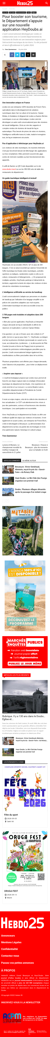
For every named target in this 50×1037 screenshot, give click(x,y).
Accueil (4, 9)
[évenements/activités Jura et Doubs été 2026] (25, 630)
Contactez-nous (10, 955)
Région (34, 12)
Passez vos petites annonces (17, 962)
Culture (5, 712)
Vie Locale (12, 12)
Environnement (21, 12)
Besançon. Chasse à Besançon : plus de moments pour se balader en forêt (36, 447)
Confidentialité (9, 949)
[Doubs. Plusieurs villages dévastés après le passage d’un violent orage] (8, 492)
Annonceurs (8, 935)
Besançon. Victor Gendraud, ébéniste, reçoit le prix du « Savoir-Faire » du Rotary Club (30, 469)
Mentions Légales (11, 942)
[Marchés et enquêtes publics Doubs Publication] (25, 668)
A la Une (12, 9)
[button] (46, 3)
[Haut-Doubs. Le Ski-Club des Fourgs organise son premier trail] (8, 481)
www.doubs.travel (9, 169)
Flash (28, 12)
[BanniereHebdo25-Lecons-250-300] (22, 555)
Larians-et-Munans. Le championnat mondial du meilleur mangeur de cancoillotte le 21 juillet (12, 448)
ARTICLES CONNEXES (12, 461)
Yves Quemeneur (11, 49)
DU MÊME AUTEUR (29, 461)
